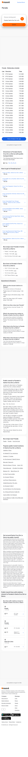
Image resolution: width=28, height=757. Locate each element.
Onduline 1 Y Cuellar (8, 456)
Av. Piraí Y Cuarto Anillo (9, 474)
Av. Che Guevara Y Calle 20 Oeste (11, 459)
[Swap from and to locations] (22, 18)
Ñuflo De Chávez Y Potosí (9, 465)
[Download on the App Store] (15, 715)
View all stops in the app (14, 138)
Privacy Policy (12, 722)
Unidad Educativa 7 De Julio (10, 483)
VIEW (15, 251)
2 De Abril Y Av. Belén (17, 468)
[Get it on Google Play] (6, 715)
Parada (9, 441)
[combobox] (14, 17)
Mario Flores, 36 (15, 471)
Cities (16, 708)
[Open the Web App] (6, 718)
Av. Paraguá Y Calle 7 (8, 486)
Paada (4, 441)
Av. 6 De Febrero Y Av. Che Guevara (11, 489)
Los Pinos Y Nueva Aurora (9, 480)
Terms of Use (5, 722)
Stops (16, 705)
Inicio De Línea (16, 441)
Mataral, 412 (6, 471)
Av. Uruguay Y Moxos (8, 477)
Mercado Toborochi (8, 462)
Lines (16, 698)
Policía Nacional (7, 468)
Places (16, 700)
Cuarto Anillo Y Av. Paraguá (10, 494)
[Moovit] (6, 2)
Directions (17, 710)
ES (3, 709)
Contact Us (18, 722)
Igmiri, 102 (19, 465)
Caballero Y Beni (7, 450)
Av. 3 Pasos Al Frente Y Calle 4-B (11, 492)
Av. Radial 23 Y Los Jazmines (10, 453)
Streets (16, 703)
